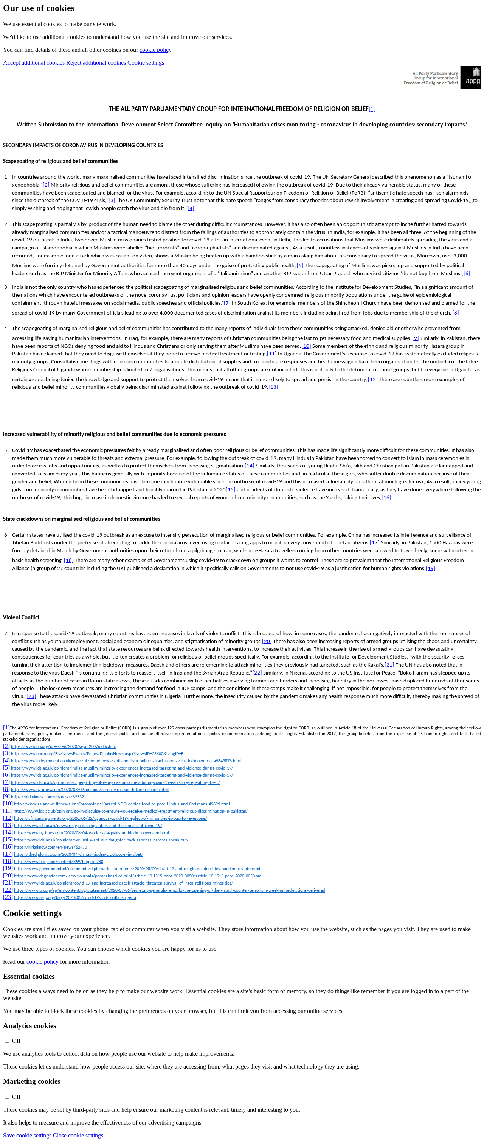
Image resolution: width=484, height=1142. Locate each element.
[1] (372, 109)
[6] (467, 274)
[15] (231, 490)
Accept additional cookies (34, 62)
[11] (272, 354)
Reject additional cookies (96, 62)
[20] (267, 642)
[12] (373, 380)
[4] (191, 209)
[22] (257, 673)
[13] (273, 387)
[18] (69, 561)
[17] (375, 543)
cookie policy (155, 50)
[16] (386, 498)
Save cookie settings (28, 1135)
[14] (249, 466)
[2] (46, 185)
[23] (31, 697)
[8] (455, 313)
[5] (300, 266)
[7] (227, 303)
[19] (431, 569)
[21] (389, 665)
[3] (112, 201)
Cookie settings (145, 62)
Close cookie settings (78, 1135)
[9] (415, 338)
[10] (306, 346)
